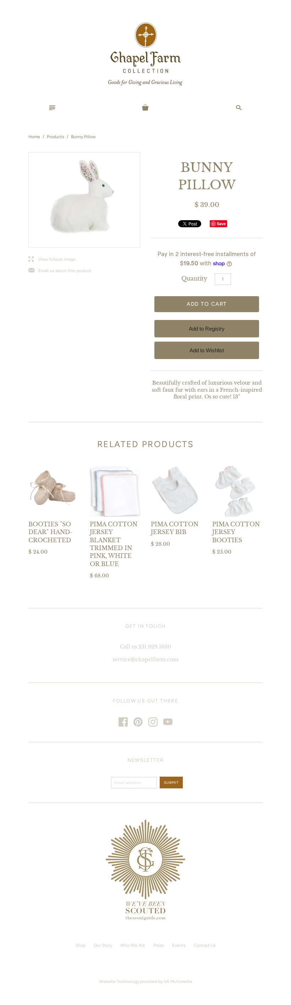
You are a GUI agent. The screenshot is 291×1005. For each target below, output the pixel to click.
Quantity (194, 278)
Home (34, 136)
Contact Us (205, 945)
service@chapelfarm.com (145, 659)
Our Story (103, 945)
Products (55, 136)
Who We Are (132, 945)
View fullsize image (52, 259)
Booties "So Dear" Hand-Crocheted (50, 532)
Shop (81, 945)
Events (179, 945)
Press (158, 945)
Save (221, 223)
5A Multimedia (178, 981)
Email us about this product (60, 271)
